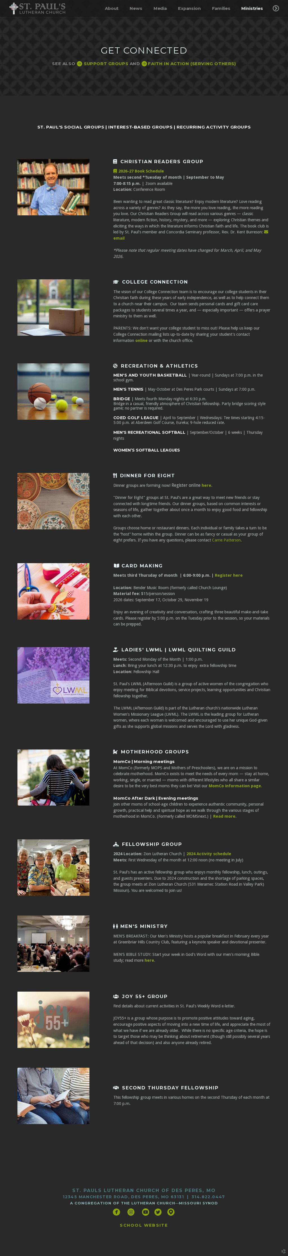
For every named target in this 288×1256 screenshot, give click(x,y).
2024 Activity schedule (208, 854)
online (141, 340)
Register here (229, 575)
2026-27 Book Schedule (138, 171)
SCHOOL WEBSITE (144, 1225)
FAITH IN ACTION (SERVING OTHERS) (188, 63)
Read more (224, 816)
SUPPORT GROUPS (102, 63)
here (206, 485)
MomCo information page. (235, 786)
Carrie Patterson (226, 540)
